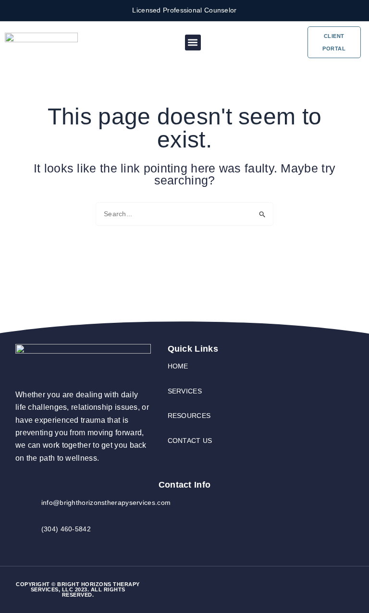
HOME (178, 366)
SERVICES (185, 391)
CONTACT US (190, 440)
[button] (193, 42)
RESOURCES (189, 415)
